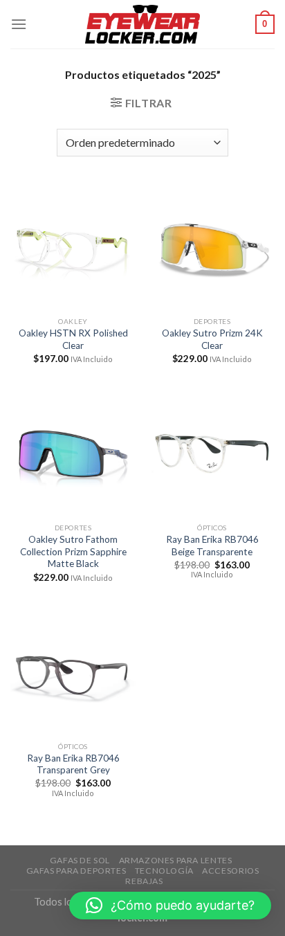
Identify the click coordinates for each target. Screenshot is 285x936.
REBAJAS (144, 881)
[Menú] (18, 24)
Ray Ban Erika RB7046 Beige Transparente (212, 545)
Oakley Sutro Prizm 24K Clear (212, 339)
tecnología (164, 870)
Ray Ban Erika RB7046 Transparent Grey (73, 764)
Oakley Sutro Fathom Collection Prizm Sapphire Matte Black (73, 551)
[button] (170, 905)
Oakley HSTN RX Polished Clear (73, 339)
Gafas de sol (80, 860)
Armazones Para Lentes (175, 860)
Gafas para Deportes (76, 870)
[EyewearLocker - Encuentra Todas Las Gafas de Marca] (143, 24)
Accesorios (230, 870)
